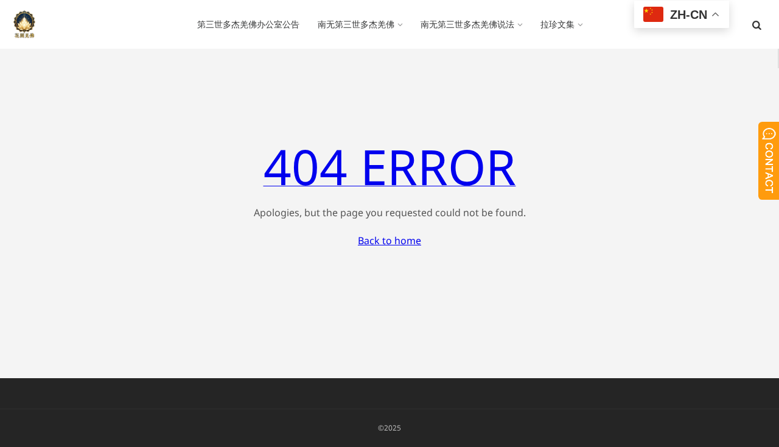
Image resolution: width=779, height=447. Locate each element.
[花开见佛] (24, 24)
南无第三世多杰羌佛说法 (467, 24)
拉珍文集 (557, 24)
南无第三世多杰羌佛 (356, 24)
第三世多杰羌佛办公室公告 (248, 24)
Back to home (389, 240)
